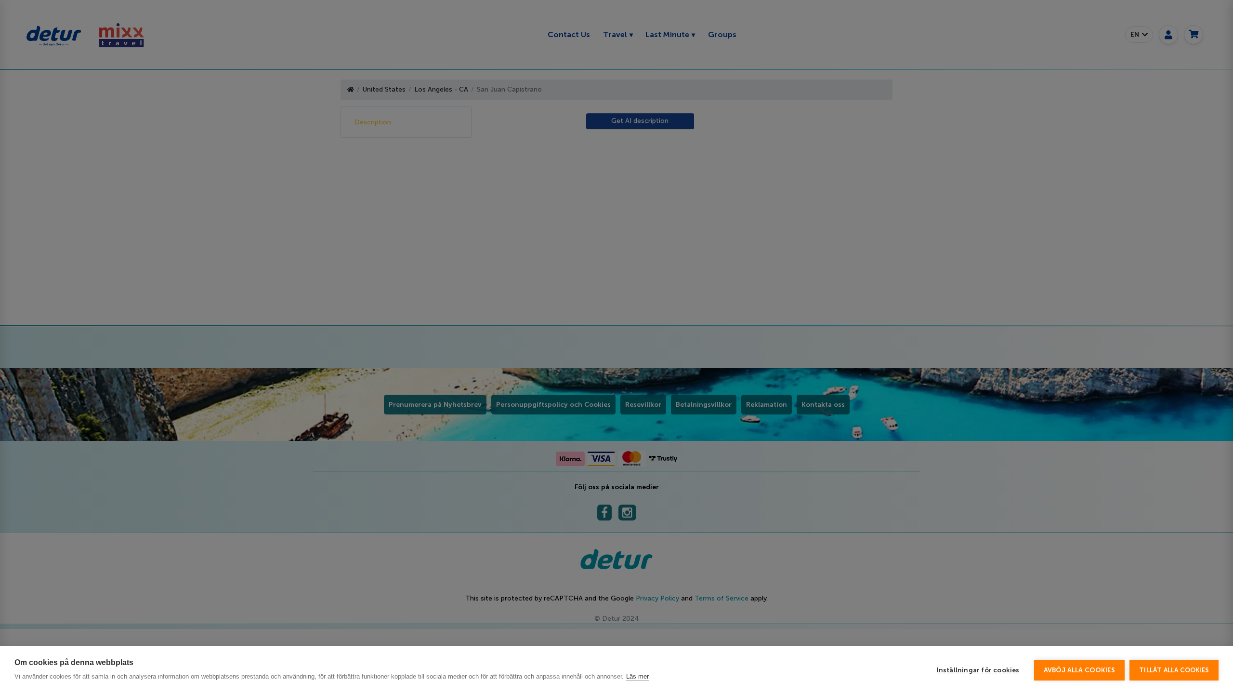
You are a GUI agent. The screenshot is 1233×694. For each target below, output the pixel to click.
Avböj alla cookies (1079, 670)
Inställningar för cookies (978, 670)
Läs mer (637, 676)
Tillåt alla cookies (1174, 670)
